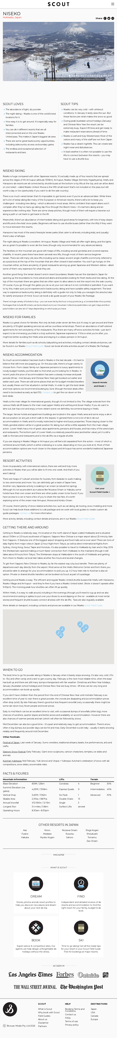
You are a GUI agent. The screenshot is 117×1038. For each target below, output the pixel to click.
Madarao (47, 834)
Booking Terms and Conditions (74, 1010)
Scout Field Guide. (35, 346)
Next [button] (111, 51)
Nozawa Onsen (69, 830)
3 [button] (74, 75)
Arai (25, 830)
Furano (25, 834)
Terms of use (71, 1021)
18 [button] (108, 75)
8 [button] (85, 75)
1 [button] (69, 75)
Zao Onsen (92, 841)
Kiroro (47, 830)
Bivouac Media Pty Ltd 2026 (21, 1026)
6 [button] (81, 75)
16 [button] (104, 75)
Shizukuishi (92, 834)
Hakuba (25, 837)
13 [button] (97, 75)
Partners (42, 1026)
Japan (18, 17)
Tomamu (92, 837)
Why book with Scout (49, 1012)
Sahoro (69, 837)
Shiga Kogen (92, 830)
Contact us (47, 392)
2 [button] (72, 75)
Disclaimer (43, 1023)
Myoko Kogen (47, 837)
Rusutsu (70, 834)
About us (42, 1019)
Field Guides (44, 1016)
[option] (58, 51)
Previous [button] (5, 51)
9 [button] (88, 75)
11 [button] (92, 75)
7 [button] (83, 75)
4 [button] (76, 75)
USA (93, 1012)
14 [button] (99, 75)
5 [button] (79, 75)
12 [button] (95, 75)
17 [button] (106, 75)
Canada (94, 1016)
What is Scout (45, 1009)
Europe (94, 1019)
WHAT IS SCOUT (58, 867)
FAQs (67, 1018)
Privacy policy (72, 1025)
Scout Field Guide (86, 518)
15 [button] (101, 75)
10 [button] (90, 75)
